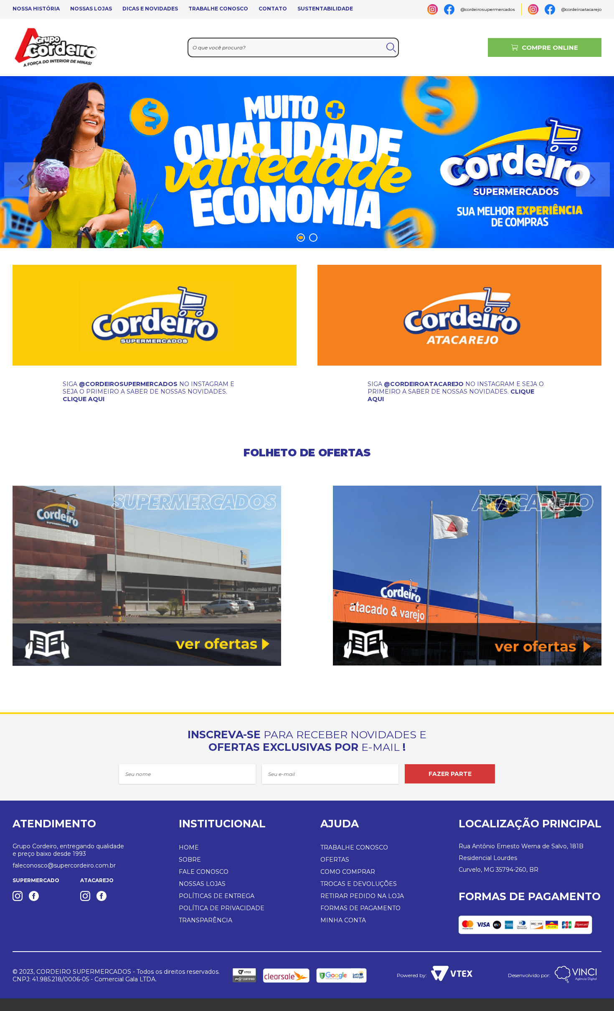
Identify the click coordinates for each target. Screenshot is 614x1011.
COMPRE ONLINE (550, 47)
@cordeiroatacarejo (581, 9)
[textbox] (293, 47)
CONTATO (273, 8)
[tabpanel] (307, 162)
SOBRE (190, 859)
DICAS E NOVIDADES (150, 8)
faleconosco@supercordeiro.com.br (64, 865)
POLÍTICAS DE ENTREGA (216, 896)
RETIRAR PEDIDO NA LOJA (362, 896)
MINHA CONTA (343, 920)
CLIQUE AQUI (83, 399)
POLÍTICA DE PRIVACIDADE (221, 908)
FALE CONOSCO (203, 871)
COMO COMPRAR (347, 871)
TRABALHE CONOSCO (218, 8)
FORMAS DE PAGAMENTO (360, 908)
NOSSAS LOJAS (91, 8)
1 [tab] (302, 237)
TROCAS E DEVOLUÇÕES (358, 884)
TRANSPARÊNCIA (205, 920)
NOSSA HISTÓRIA (36, 8)
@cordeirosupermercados (488, 9)
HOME (189, 847)
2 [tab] (314, 237)
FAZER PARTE (450, 774)
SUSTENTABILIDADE (325, 8)
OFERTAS (334, 859)
